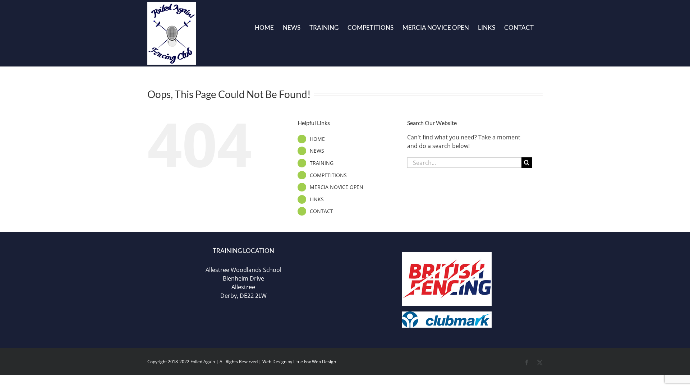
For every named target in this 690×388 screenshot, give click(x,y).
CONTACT (321, 211)
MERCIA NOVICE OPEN (336, 187)
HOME (317, 138)
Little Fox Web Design (314, 362)
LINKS (317, 199)
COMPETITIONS (328, 175)
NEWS (317, 150)
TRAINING (322, 163)
